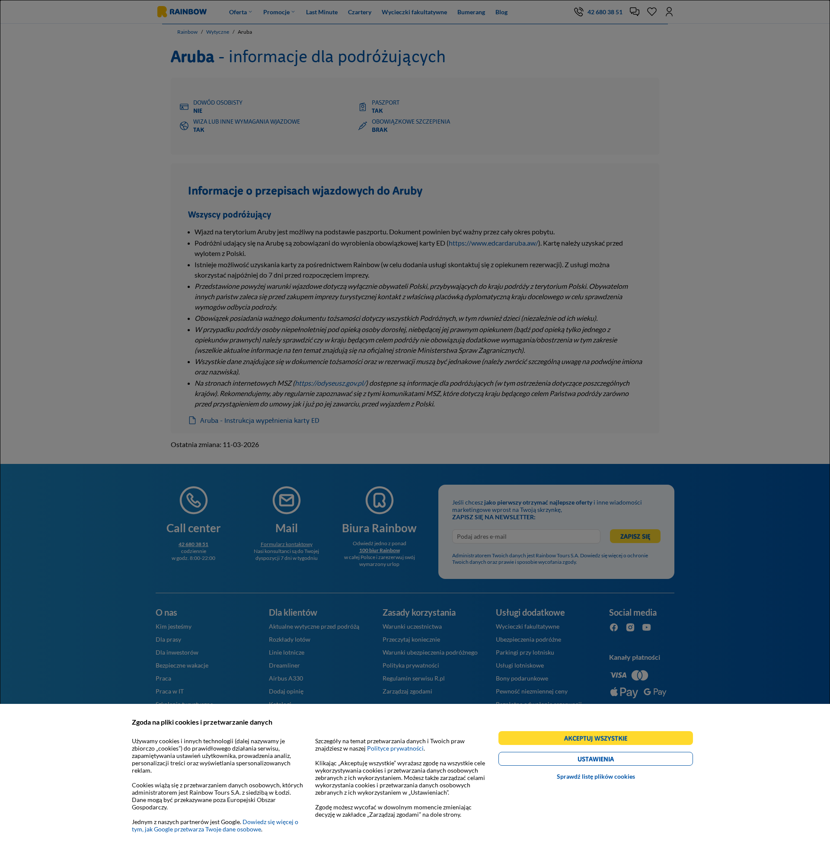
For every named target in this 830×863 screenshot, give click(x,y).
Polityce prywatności (395, 748)
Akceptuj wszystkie (599, 739)
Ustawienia (611, 760)
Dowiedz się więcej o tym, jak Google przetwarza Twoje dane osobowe (215, 825)
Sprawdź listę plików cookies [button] (596, 776)
